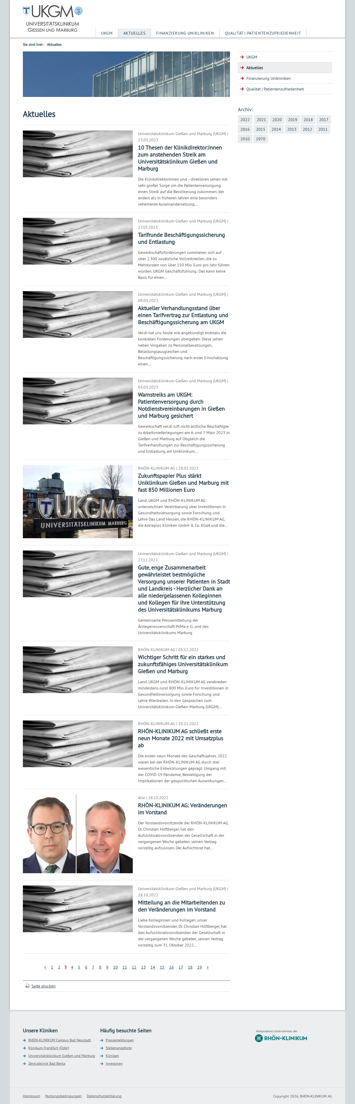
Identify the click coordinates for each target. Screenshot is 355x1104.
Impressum (31, 1096)
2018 (308, 119)
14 (152, 967)
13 (143, 967)
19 (199, 967)
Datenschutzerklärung (104, 1096)
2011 (323, 129)
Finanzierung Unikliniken (185, 33)
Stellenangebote (119, 1048)
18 (190, 967)
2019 (292, 119)
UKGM (107, 33)
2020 (277, 119)
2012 (307, 129)
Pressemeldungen (120, 1040)
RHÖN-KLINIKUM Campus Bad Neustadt (59, 1040)
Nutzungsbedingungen (63, 1096)
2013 (292, 129)
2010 (245, 138)
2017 (323, 119)
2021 (261, 119)
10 (115, 967)
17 (181, 967)
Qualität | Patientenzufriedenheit (263, 33)
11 (124, 967)
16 (171, 967)
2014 (276, 129)
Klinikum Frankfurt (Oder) (48, 1048)
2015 (260, 129)
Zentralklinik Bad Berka (46, 1063)
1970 (260, 138)
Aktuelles (134, 33)
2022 (245, 119)
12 (134, 967)
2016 (245, 129)
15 (162, 967)
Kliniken (112, 1055)
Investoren (114, 1063)
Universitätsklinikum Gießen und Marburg (61, 1055)
